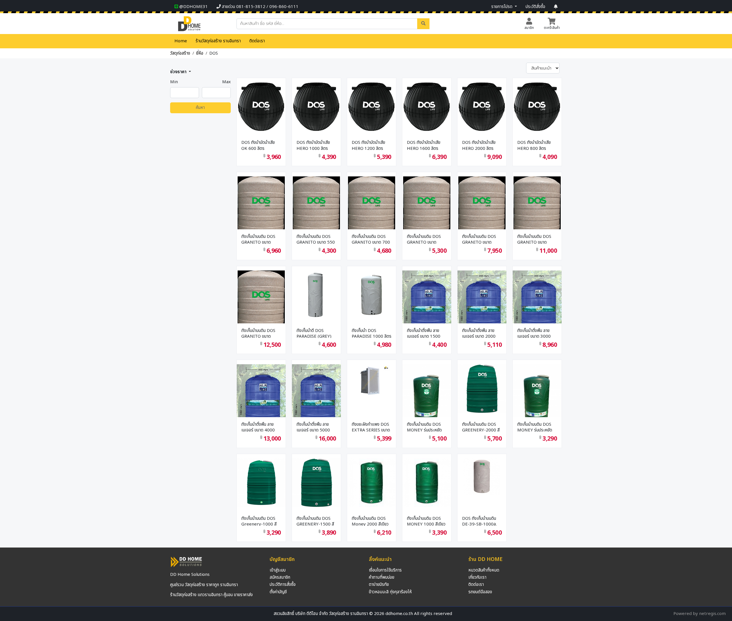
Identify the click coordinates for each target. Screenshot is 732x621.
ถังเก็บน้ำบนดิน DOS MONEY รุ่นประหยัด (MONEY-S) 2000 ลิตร (424, 427)
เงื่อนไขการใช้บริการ (385, 570)
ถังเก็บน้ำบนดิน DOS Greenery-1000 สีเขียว (259, 521)
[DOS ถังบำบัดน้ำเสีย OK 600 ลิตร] (261, 104)
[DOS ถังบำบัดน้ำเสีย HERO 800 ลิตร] (537, 104)
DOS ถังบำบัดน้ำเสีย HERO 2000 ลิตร (479, 145)
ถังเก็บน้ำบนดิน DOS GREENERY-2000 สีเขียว (481, 427)
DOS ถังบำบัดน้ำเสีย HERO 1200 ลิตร (368, 145)
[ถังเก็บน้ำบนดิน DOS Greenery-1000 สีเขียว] (261, 480)
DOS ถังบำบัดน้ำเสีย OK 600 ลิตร (258, 145)
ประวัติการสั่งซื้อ (283, 584)
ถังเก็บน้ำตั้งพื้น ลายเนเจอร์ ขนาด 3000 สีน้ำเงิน (534, 333)
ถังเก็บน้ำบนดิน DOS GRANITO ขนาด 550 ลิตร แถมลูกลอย (316, 239)
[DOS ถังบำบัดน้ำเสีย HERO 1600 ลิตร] (426, 104)
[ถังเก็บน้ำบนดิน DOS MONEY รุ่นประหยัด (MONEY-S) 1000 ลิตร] (537, 394)
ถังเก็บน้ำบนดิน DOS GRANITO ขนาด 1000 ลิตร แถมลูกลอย (426, 239)
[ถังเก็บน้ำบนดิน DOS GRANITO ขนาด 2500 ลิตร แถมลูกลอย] (537, 223)
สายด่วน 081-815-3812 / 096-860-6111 (260, 6)
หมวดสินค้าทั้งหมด (483, 570)
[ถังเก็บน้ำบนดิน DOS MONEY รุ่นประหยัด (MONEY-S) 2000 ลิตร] (426, 394)
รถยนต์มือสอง (480, 592)
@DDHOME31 (193, 6)
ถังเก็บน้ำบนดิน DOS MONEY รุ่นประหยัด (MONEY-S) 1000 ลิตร (534, 427)
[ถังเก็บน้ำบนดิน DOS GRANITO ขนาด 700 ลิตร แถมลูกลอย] (371, 223)
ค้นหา (200, 107)
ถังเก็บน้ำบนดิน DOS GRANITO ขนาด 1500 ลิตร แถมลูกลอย (260, 239)
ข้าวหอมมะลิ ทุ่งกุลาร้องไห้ (390, 592)
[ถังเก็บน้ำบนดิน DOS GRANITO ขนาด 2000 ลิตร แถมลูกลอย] (482, 223)
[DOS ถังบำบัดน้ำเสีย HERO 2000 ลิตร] (482, 104)
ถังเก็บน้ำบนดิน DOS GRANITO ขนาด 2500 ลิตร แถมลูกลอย (536, 239)
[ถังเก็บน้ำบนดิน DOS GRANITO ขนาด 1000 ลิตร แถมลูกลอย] (426, 223)
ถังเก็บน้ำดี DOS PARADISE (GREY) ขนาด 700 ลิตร (314, 333)
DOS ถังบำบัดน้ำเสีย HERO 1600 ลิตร (423, 145)
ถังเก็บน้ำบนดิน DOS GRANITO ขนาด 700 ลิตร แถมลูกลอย (371, 239)
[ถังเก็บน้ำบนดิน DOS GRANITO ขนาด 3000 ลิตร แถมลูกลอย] (261, 316)
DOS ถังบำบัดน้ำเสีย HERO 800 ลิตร (534, 145)
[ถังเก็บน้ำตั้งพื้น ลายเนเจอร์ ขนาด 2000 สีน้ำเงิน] (482, 313)
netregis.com (712, 613)
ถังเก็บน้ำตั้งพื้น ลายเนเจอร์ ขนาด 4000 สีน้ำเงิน (258, 427)
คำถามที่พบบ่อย (381, 577)
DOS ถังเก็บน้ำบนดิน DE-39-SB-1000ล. (479, 521)
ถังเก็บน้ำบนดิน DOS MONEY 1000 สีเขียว (426, 521)
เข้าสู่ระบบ (278, 570)
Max (226, 82)
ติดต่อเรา (257, 41)
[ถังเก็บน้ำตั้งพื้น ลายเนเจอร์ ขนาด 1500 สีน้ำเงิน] (426, 313)
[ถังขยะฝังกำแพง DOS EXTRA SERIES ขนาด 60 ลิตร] (371, 378)
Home (180, 41)
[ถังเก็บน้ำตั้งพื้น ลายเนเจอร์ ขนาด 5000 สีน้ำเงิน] (316, 407)
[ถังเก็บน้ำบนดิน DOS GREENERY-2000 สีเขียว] (482, 386)
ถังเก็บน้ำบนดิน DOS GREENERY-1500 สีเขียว (315, 521)
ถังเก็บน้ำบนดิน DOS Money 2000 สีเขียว (370, 521)
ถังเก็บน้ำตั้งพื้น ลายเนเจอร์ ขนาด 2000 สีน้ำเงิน (479, 333)
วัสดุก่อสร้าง (180, 53)
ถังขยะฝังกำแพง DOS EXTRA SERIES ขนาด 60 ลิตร (371, 427)
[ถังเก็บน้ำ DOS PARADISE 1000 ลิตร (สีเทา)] (371, 292)
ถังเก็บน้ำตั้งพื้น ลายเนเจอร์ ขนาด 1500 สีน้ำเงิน (423, 333)
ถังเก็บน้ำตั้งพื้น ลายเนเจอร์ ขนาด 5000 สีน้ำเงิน (313, 427)
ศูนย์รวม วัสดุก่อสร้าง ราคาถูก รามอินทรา (204, 585)
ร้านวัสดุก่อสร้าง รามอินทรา (218, 41)
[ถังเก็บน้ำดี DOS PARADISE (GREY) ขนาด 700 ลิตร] (316, 292)
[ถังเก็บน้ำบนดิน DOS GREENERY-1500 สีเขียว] (316, 480)
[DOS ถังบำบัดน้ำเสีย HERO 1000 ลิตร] (316, 104)
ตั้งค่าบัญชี (278, 592)
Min (174, 82)
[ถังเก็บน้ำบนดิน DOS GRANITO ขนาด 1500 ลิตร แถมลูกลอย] (261, 223)
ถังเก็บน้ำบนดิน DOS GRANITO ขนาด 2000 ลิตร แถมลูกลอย (481, 239)
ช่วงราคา (179, 72)
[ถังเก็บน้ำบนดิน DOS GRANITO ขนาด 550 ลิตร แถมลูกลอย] (316, 223)
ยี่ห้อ (199, 53)
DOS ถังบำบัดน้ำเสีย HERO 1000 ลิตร (313, 145)
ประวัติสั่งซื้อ (535, 6)
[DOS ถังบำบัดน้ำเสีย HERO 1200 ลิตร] (371, 104)
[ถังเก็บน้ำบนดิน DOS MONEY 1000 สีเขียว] (426, 480)
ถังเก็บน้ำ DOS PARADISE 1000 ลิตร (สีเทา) (371, 333)
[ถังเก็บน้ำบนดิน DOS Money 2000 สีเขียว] (371, 480)
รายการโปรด (502, 6)
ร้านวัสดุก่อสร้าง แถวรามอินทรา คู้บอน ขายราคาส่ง (211, 595)
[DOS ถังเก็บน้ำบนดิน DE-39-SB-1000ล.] (482, 474)
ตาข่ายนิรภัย (379, 584)
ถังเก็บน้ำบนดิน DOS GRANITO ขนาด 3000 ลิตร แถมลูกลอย (260, 333)
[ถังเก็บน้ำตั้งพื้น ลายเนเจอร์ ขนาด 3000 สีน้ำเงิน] (537, 313)
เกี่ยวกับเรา (477, 577)
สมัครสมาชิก (280, 577)
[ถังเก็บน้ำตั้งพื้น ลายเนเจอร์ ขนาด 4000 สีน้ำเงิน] (261, 407)
